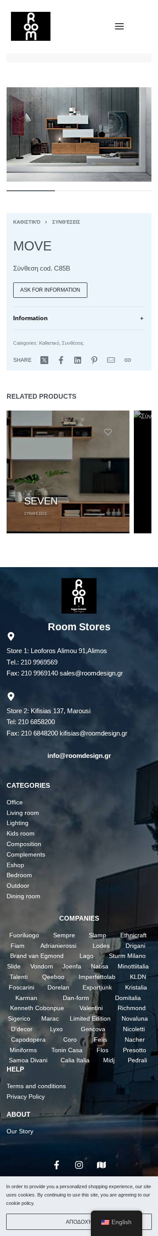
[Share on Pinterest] (94, 360)
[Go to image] (31, 190)
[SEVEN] (68, 472)
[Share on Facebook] (61, 360)
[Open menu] (119, 26)
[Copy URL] (128, 360)
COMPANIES (79, 918)
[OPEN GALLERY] (79, 134)
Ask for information (50, 290)
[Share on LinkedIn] (78, 360)
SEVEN (41, 500)
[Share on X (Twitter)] (44, 360)
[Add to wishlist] (108, 432)
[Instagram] (79, 1165)
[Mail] (111, 360)
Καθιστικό (26, 222)
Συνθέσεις (66, 222)
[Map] (101, 1165)
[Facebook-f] (56, 1165)
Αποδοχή (79, 1222)
